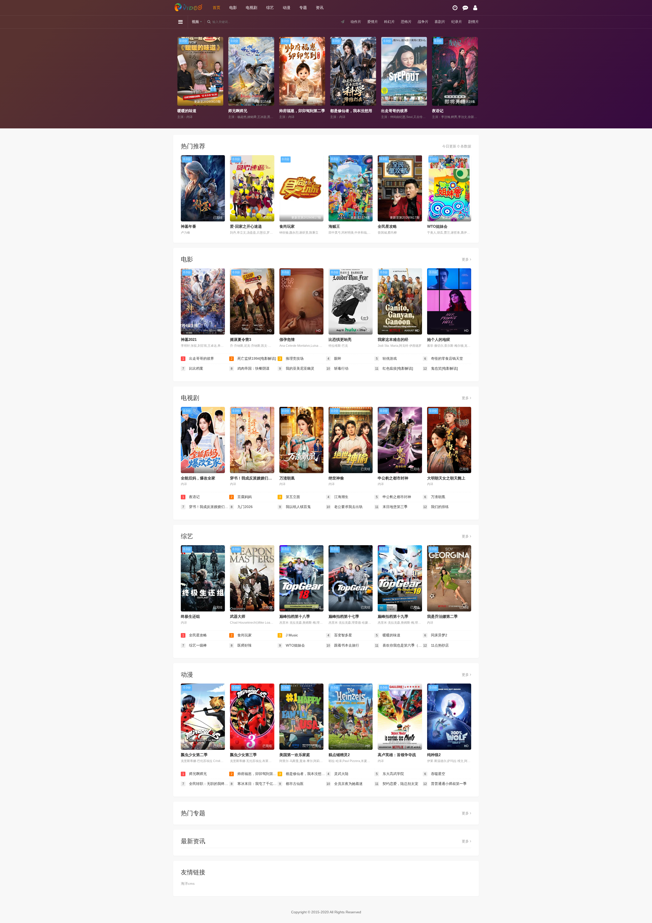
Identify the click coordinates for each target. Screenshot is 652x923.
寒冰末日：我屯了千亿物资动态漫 (254, 784)
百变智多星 (340, 635)
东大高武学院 (390, 774)
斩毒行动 (337, 368)
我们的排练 (436, 507)
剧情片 (473, 22)
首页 (216, 7)
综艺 (270, 7)
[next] (473, 78)
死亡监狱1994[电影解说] (253, 358)
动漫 (286, 7)
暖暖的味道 (388, 635)
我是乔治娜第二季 (442, 616)
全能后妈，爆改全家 (198, 478)
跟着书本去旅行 (343, 645)
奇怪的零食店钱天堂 (443, 358)
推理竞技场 (291, 358)
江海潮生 (338, 497)
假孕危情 (287, 339)
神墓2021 (189, 339)
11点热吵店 (436, 645)
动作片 (355, 22)
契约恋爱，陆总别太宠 (396, 784)
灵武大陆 (447, 111)
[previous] (179, 78)
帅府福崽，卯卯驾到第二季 (259, 111)
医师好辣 (241, 645)
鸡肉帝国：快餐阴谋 (250, 368)
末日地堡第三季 (391, 507)
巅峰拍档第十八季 (294, 616)
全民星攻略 (387, 226)
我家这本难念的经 (393, 339)
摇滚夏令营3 (240, 339)
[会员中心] (475, 8)
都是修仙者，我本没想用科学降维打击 (319, 111)
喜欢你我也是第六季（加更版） (399, 645)
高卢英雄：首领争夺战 (397, 755)
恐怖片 (406, 22)
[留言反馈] (465, 8)
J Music (288, 635)
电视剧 (251, 7)
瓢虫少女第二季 (194, 755)
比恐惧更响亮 (340, 339)
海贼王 (334, 226)
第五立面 (289, 497)
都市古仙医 (291, 784)
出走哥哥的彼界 (351, 111)
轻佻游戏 (386, 358)
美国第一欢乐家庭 (294, 755)
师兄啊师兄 (194, 111)
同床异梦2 (435, 635)
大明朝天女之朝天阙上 (446, 478)
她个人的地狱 (438, 339)
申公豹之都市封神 (393, 478)
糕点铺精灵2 (339, 755)
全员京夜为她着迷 (345, 784)
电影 (233, 7)
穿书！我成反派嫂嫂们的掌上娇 (256, 478)
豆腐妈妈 (241, 497)
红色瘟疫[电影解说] (394, 368)
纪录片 (456, 22)
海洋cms (188, 883)
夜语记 (394, 111)
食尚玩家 (287, 226)
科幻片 (389, 22)
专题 (303, 7)
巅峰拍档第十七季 (344, 616)
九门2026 (242, 507)
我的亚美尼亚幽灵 (297, 368)
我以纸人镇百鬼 (295, 507)
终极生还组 (190, 616)
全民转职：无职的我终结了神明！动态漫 (205, 784)
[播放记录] (455, 8)
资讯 (319, 7)
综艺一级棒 (194, 645)
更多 (466, 259)
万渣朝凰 (287, 478)
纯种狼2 (434, 755)
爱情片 (372, 22)
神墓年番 (188, 226)
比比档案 (192, 368)
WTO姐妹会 (437, 226)
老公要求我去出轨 (345, 507)
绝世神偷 (336, 478)
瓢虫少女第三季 (243, 755)
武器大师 (237, 616)
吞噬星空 (434, 774)
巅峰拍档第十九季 (393, 616)
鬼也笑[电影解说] (440, 368)
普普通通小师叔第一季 (445, 784)
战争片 (423, 22)
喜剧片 (439, 22)
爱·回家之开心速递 (246, 226)
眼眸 (335, 358)
